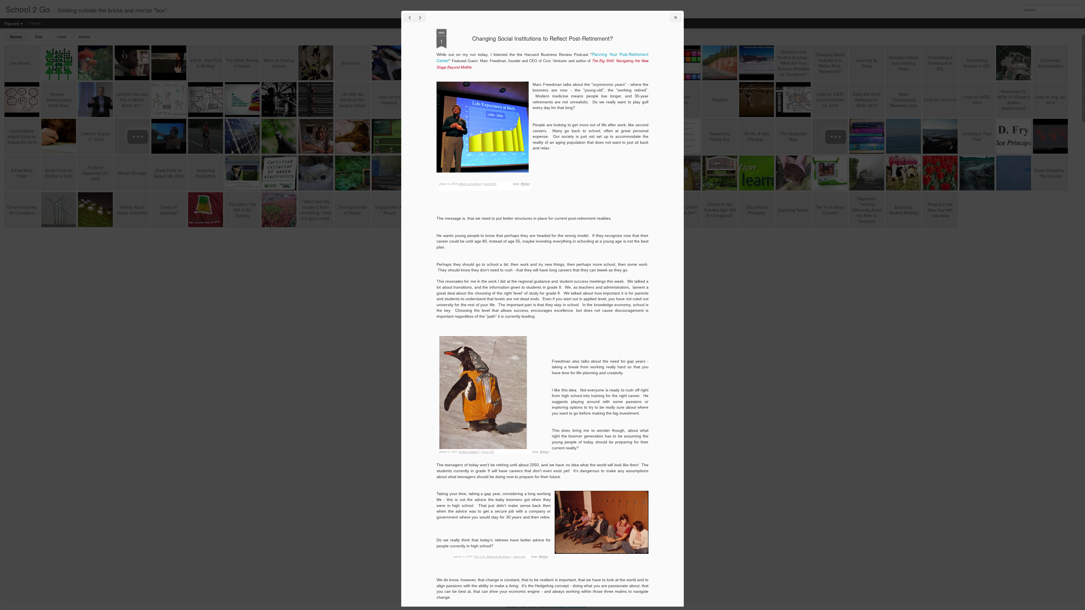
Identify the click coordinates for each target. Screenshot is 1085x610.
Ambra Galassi (469, 452)
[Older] (420, 18)
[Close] (675, 18)
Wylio (524, 184)
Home (35, 23)
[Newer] (409, 18)
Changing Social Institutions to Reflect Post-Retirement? (542, 38)
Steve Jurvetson (470, 184)
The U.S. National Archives (491, 556)
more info (490, 184)
